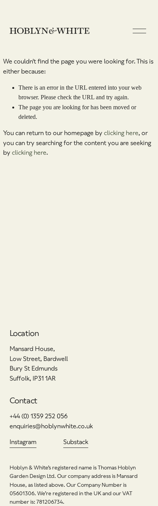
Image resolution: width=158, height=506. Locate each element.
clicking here (121, 133)
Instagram (23, 442)
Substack (75, 442)
